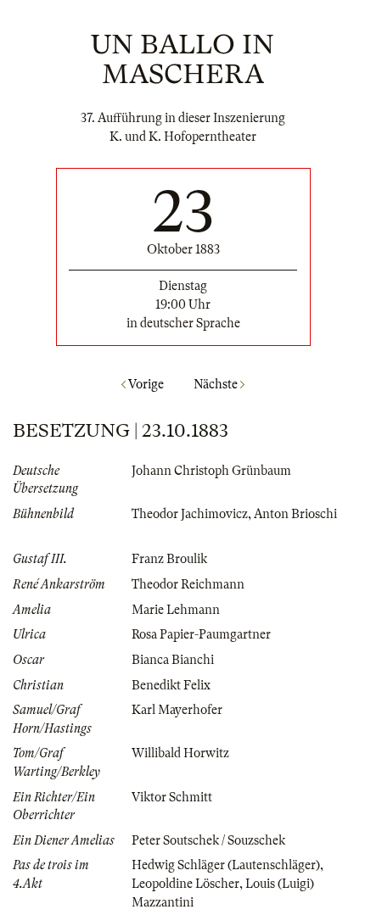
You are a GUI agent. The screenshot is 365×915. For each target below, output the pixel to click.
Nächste (217, 384)
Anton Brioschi (295, 514)
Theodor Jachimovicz (190, 514)
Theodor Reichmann (188, 584)
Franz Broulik (169, 559)
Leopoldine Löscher (185, 883)
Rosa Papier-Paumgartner (201, 634)
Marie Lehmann (176, 610)
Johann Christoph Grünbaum (211, 470)
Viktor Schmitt (172, 797)
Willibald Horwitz (180, 753)
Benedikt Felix (171, 685)
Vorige (145, 384)
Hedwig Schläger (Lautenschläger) (226, 865)
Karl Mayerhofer (177, 710)
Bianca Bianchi (173, 660)
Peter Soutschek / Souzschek (208, 840)
